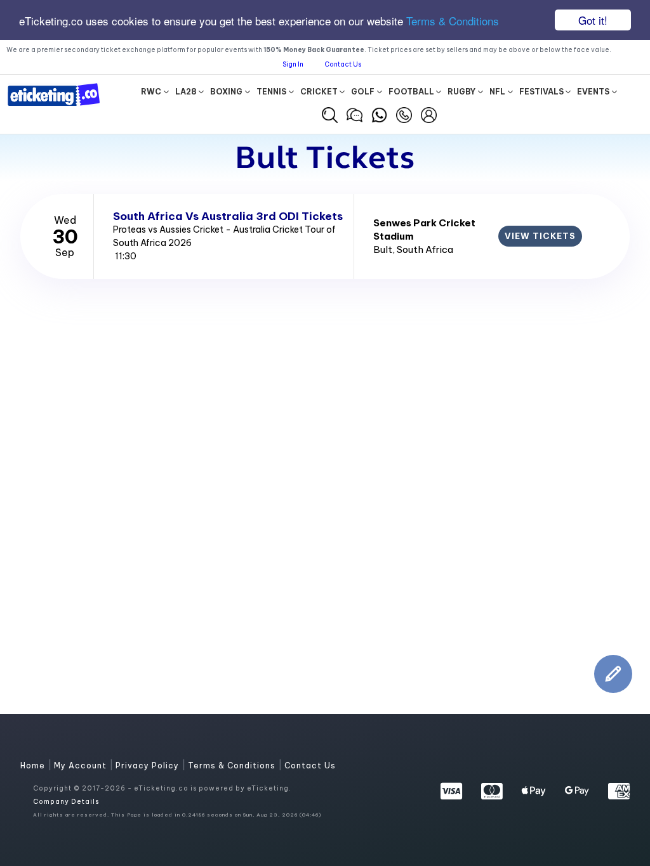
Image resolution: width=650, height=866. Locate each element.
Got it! (592, 20)
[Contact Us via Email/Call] (404, 113)
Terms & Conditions (452, 21)
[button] (329, 115)
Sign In (292, 64)
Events (593, 91)
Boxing (226, 91)
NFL (497, 91)
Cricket (319, 91)
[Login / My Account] (429, 113)
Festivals (541, 91)
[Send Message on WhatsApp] (379, 113)
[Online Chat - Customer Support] (354, 113)
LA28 (186, 91)
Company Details (66, 802)
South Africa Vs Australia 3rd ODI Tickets (228, 216)
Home (34, 765)
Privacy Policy (149, 765)
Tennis (271, 91)
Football (411, 91)
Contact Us (342, 64)
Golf (363, 91)
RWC (151, 91)
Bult (382, 249)
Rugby (461, 91)
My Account (81, 765)
